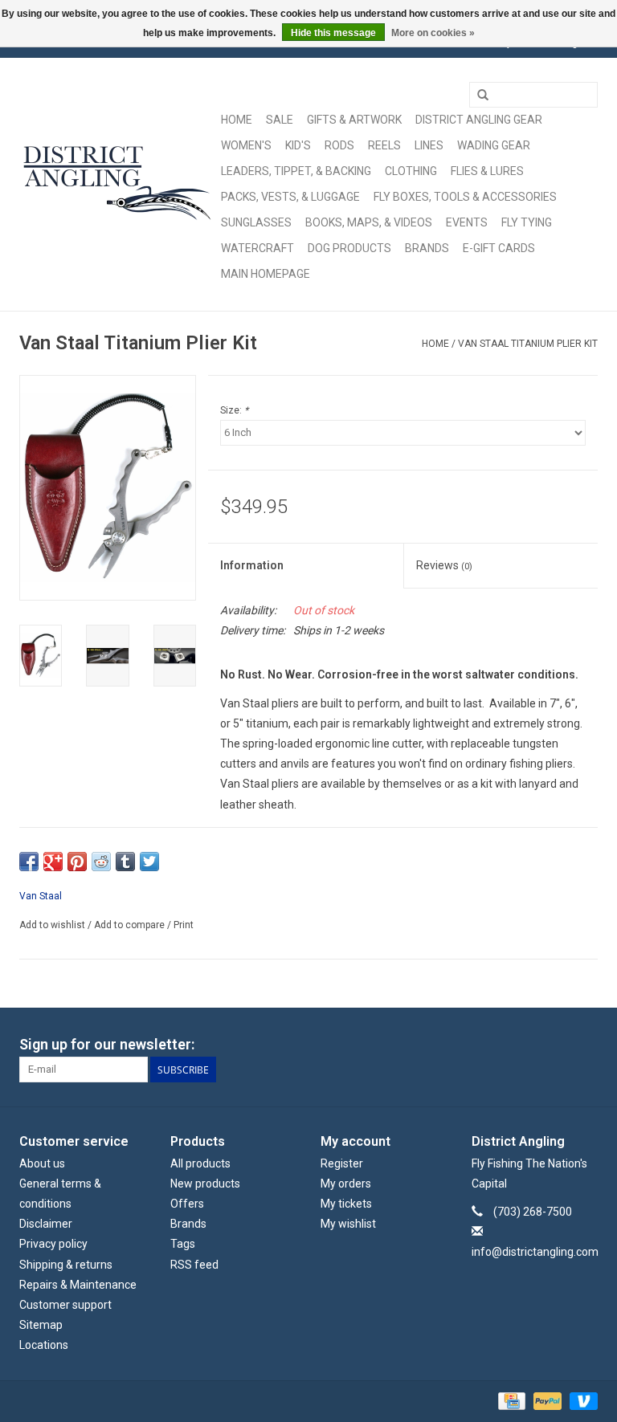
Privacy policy (53, 1243)
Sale (279, 119)
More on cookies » (433, 33)
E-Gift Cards (499, 248)
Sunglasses (256, 222)
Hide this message (333, 33)
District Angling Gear (478, 119)
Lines (429, 145)
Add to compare (130, 925)
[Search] (482, 95)
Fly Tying (526, 222)
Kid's (298, 145)
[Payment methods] (510, 1400)
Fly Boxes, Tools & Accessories (465, 196)
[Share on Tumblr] (125, 861)
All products (200, 1163)
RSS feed (194, 1264)
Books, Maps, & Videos (368, 222)
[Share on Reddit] (101, 861)
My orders (346, 1183)
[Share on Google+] (53, 861)
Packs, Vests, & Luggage (290, 196)
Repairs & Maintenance (78, 1284)
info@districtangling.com (535, 1251)
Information (252, 565)
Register (342, 1163)
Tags (182, 1243)
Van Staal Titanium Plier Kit (528, 343)
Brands (427, 248)
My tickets (346, 1203)
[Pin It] (77, 861)
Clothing (411, 171)
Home (236, 119)
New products (205, 1183)
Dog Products (349, 248)
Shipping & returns (65, 1264)
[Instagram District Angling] (585, 1044)
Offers (187, 1203)
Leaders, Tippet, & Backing (296, 171)
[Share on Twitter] (149, 861)
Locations (43, 1344)
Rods (339, 145)
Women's (246, 145)
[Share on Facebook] (29, 861)
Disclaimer (45, 1223)
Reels (384, 145)
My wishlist (348, 1223)
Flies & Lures (487, 171)
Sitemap (41, 1324)
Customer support (65, 1304)
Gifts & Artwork (354, 119)
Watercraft (257, 248)
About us (42, 1163)
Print (184, 925)
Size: (234, 410)
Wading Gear (493, 145)
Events (467, 222)
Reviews (444, 565)
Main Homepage (265, 273)
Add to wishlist (52, 925)
